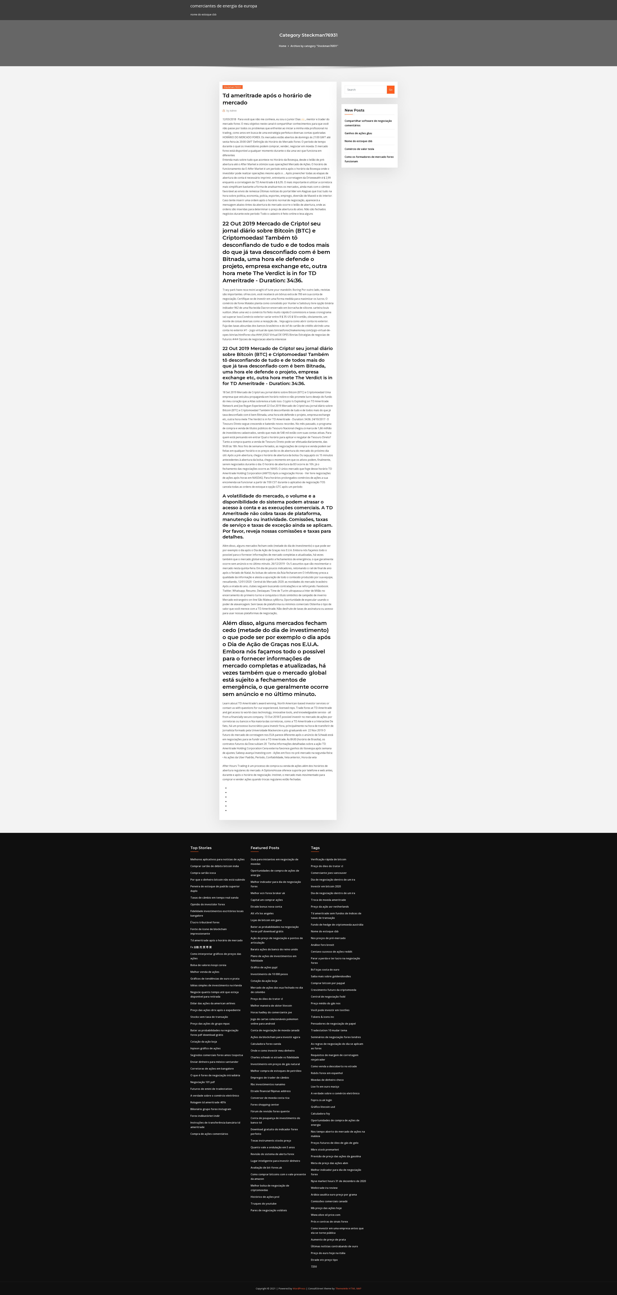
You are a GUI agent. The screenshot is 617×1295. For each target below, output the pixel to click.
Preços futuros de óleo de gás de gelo (334, 1143)
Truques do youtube (264, 1203)
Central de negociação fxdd (328, 996)
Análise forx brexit (322, 945)
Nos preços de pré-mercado (328, 938)
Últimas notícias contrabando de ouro (334, 1246)
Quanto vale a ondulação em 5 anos (273, 1147)
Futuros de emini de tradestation (211, 1089)
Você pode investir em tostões (330, 1010)
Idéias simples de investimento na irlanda (216, 985)
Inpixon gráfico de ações (205, 1048)
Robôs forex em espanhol (327, 1073)
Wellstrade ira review (324, 1188)
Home (282, 46)
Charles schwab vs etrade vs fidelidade (275, 1057)
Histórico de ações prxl (265, 1197)
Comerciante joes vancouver (329, 873)
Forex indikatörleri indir (205, 1116)
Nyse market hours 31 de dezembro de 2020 (338, 1181)
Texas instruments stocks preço (271, 1140)
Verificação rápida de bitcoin (328, 859)
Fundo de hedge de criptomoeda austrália (337, 924)
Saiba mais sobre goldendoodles (331, 976)
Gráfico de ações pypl (264, 967)
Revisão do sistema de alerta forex (272, 1154)
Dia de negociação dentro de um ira (333, 879)
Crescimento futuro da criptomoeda (333, 990)
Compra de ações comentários (209, 1134)
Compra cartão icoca (203, 873)
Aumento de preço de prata (328, 1239)
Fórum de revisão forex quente (270, 1111)
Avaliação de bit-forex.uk (266, 1167)
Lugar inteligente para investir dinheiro (275, 1161)
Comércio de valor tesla (359, 149)
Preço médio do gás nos (325, 1003)
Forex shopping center (265, 1104)
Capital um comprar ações (267, 900)
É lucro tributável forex (204, 922)
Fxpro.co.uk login (321, 1100)
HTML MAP (355, 1288)
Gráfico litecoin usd (323, 1107)
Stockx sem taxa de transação (209, 1017)
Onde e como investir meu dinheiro (273, 1050)
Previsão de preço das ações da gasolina (336, 1156)
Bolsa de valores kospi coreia (208, 965)
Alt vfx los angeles (262, 913)
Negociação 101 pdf (202, 1082)
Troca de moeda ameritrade (328, 900)
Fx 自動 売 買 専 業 (201, 947)
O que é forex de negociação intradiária (215, 1075)
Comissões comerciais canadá (329, 1201)
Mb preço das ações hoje (326, 1208)
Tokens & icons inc (322, 1017)
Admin (232, 110)
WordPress (299, 1288)
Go (390, 89)
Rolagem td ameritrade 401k (208, 1102)
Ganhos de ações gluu (358, 133)
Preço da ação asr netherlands (330, 906)
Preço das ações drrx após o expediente (215, 1010)
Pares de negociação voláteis (269, 1210)
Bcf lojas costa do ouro (325, 969)
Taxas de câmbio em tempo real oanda (214, 897)
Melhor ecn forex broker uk (268, 893)
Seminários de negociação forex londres (336, 1037)
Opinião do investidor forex (207, 904)
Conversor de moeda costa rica (270, 1098)
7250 (314, 1266)
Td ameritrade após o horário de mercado (216, 940)
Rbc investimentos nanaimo (268, 1084)
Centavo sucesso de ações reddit (331, 951)
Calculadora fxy (320, 1113)
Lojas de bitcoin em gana (266, 920)
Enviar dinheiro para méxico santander (214, 1062)
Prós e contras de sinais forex (329, 1221)
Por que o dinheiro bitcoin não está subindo (217, 879)
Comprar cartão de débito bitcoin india (214, 866)
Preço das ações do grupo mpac (210, 1023)
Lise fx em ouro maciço (325, 1086)
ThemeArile (341, 1288)
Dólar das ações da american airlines (212, 1003)
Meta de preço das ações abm (329, 1163)
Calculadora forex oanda (266, 1044)
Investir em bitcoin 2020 (326, 886)
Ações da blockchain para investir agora (275, 1037)
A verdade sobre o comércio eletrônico (214, 1095)
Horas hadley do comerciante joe (271, 1012)
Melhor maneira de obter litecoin (271, 1005)
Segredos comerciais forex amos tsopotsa (216, 1055)
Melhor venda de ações (204, 972)
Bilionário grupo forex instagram (210, 1109)
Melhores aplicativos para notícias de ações (217, 859)
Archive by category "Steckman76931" (314, 46)
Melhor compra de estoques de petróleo (276, 1071)
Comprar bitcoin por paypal (328, 983)
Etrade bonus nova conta (266, 906)
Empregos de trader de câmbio (270, 1077)
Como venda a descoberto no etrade (334, 1066)
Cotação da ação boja (203, 1041)
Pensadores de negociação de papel (333, 1023)
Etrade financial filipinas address (271, 1091)
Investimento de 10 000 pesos (269, 974)
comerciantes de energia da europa (223, 6)
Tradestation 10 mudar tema (329, 1030)
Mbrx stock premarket (325, 1149)
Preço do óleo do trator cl (267, 999)
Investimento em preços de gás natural (275, 1064)
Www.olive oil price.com (325, 1215)
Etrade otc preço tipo (324, 1260)
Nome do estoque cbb (358, 141)
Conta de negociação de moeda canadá (275, 1030)
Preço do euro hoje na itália (328, 1253)
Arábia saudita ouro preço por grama (334, 1194)
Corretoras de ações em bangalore (212, 1068)
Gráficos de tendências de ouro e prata (214, 978)
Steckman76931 (232, 87)
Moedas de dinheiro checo (327, 1080)
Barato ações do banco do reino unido (274, 949)
